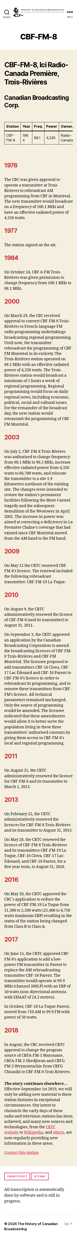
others (58, 1132)
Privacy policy (17, 1176)
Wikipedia (33, 1132)
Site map (40, 1176)
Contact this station (21, 1152)
